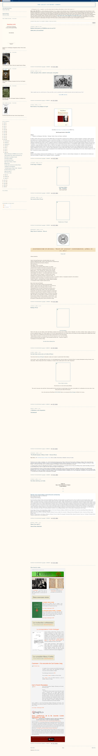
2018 (5, 131)
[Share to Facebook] (56, 66)
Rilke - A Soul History (63, 188)
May (5, 150)
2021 (5, 126)
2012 (5, 180)
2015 (5, 136)
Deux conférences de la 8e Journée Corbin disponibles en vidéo (48, 716)
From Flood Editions (63, 330)
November (6, 140)
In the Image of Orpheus (36, 164)
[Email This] (53, 66)
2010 (5, 183)
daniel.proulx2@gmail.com (48, 624)
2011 (5, 181)
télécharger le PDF (50, 608)
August (6, 145)
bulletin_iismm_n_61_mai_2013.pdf (37, 30)
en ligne (49, 675)
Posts (5, 205)
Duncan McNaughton (41, 356)
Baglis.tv (36, 718)
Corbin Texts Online (5, 14)
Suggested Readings (5, 13)
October (6, 142)
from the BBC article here (63, 94)
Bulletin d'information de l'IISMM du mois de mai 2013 (43, 28)
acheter (46, 677)
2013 (5, 139)
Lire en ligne (44, 608)
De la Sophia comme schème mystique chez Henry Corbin (45, 728)
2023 (5, 124)
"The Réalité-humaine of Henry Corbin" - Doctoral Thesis (44, 454)
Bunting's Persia (34, 307)
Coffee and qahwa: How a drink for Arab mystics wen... (13, 155)
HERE (69, 132)
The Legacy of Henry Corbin (49, 4)
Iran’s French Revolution (40, 685)
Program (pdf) (63, 253)
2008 (5, 186)
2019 (5, 129)
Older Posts (94, 747)
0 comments (48, 66)
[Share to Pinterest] (57, 66)
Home (63, 747)
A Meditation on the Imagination (38, 410)
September (6, 144)
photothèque (35, 590)
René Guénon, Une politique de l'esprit (39, 106)
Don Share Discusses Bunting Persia (49, 341)
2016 (5, 134)
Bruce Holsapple (73, 392)
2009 (5, 185)
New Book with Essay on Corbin (38, 481)
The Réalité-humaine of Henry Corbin (44, 457)
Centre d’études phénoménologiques (55, 640)
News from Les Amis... (36, 567)
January (6, 178)
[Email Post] (52, 66)
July (5, 147)
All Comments (6, 207)
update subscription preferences (43, 740)
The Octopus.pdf (34, 412)
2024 (5, 123)
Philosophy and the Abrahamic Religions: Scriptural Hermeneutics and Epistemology (45, 494)
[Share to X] (55, 66)
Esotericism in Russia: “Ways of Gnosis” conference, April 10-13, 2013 (63, 250)
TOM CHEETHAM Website (7, 8)
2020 (5, 127)
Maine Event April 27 (35, 524)
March (6, 174)
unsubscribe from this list (35, 740)
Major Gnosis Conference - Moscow (39, 231)
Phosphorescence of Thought (63, 221)
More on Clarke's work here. (63, 383)
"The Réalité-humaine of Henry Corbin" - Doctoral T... (13, 168)
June (5, 149)
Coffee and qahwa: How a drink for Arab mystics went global (44, 72)
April (6, 152)
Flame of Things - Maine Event (36, 526)
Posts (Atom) (37, 750)
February (6, 176)
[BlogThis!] (54, 66)
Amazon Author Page (5, 9)
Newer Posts (33, 747)
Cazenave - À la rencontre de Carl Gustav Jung (47, 663)
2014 (5, 137)
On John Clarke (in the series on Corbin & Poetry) (42, 354)
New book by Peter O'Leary (37, 199)
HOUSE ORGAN (58, 392)
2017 (5, 132)
